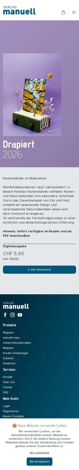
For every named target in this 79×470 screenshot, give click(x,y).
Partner (7, 387)
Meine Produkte (13, 416)
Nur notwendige (39, 452)
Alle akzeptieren (39, 461)
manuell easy (11, 337)
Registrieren (11, 411)
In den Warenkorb (39, 269)
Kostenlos (9, 363)
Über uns (9, 382)
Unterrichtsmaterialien (17, 342)
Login (6, 406)
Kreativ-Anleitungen (15, 353)
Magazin (8, 332)
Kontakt (8, 376)
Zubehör (8, 358)
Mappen (8, 347)
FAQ (5, 392)
